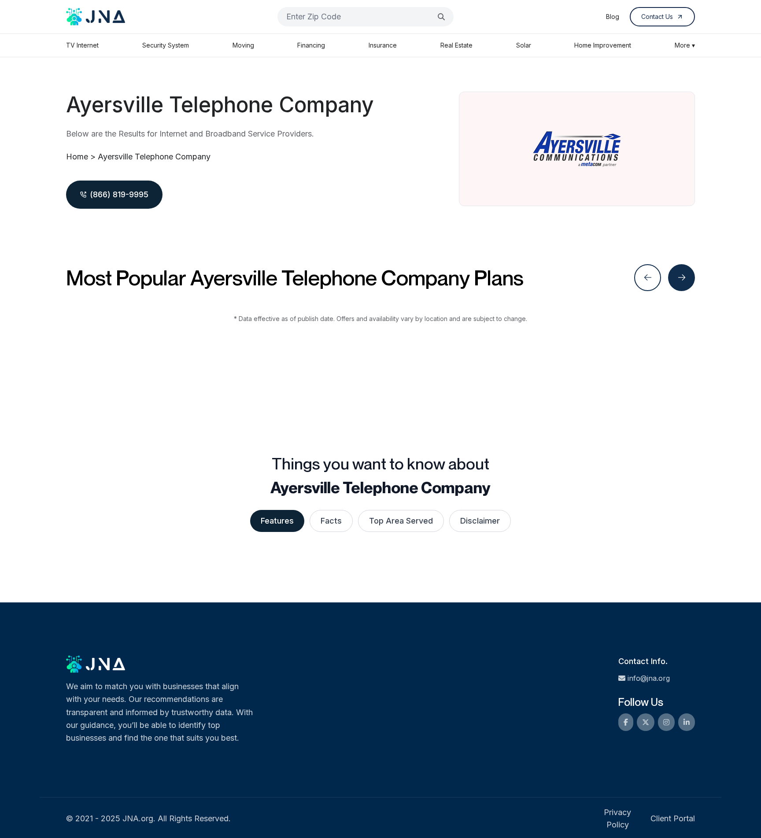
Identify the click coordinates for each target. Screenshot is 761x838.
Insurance (383, 45)
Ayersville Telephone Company (154, 156)
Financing (311, 45)
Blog (612, 16)
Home (77, 156)
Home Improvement (602, 45)
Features (277, 520)
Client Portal (672, 818)
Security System (165, 45)
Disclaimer (480, 520)
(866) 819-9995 (119, 194)
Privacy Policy (617, 818)
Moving (243, 45)
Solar (523, 45)
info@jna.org (649, 678)
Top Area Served (401, 520)
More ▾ (685, 45)
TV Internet (82, 45)
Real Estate (456, 45)
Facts (331, 520)
